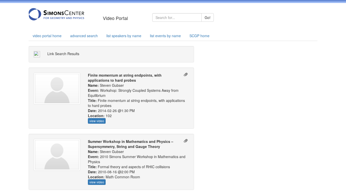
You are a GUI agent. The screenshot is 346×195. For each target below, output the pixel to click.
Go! (207, 17)
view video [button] (96, 121)
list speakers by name (123, 35)
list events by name (165, 35)
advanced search (84, 35)
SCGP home (199, 35)
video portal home (47, 35)
